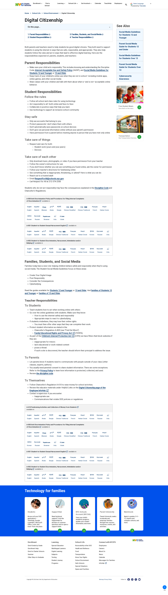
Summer (30, 554)
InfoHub (109, 563)
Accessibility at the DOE (83, 545)
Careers (101, 548)
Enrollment (37, 3)
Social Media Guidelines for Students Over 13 (129, 56)
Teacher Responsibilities (82, 37)
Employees (118, 3)
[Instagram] (132, 579)
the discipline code (44, 373)
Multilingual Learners (59, 548)
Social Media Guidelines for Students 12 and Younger (129, 35)
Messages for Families (107, 560)
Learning (60, 3)
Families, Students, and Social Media (87, 34)
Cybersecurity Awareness (125, 77)
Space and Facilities (82, 569)
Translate (143, 6)
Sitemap (101, 579)
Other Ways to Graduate (36, 557)
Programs (55, 563)
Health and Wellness (82, 548)
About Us (102, 551)
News (101, 554)
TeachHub (107, 3)
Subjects (54, 554)
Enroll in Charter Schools (36, 551)
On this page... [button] (34, 27)
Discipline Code (101, 188)
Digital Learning (57, 551)
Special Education (58, 545)
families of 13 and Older (49, 293)
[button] (165, 587)
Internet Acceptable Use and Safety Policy (53, 70)
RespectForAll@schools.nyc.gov (49, 178)
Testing (54, 557)
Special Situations (81, 566)
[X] (136, 579)
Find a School (47, 5)
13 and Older (60, 73)
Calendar (98, 3)
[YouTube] (139, 579)
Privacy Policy (46, 370)
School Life (72, 3)
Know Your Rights (81, 557)
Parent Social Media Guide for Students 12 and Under (129, 47)
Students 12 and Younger (61, 290)
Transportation (80, 554)
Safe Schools (79, 563)
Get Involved (85, 3)
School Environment (51, 13)
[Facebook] (128, 579)
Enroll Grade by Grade (35, 545)
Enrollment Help (33, 548)
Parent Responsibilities (39, 34)
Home (27, 13)
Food (77, 551)
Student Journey (57, 560)
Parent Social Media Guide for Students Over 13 (130, 67)
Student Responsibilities (40, 37)
